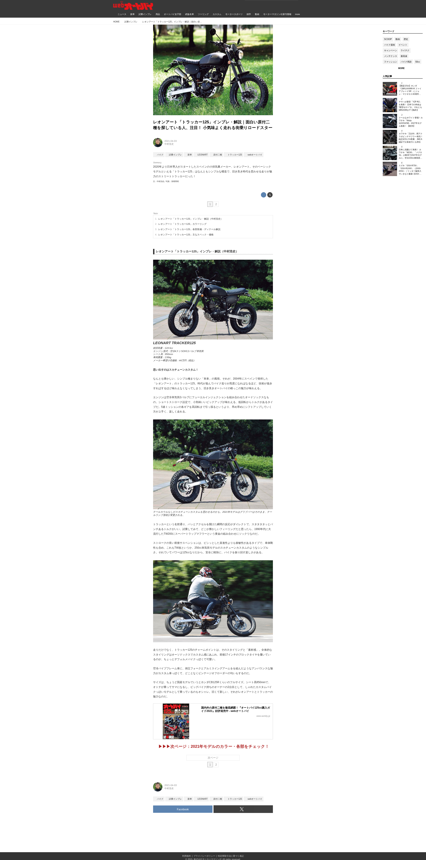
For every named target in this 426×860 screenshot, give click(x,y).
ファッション (390, 62)
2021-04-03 (170, 141)
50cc (417, 62)
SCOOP (388, 39)
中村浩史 (169, 144)
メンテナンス (390, 56)
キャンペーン (390, 50)
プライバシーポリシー (204, 856)
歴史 (406, 39)
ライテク (405, 50)
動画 (398, 39)
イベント (403, 45)
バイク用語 (406, 62)
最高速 (404, 56)
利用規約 (186, 856)
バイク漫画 (389, 45)
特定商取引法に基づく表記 (231, 856)
